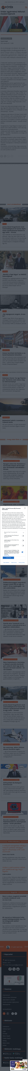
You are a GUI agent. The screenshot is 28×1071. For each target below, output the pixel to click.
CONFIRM (8, 557)
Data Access (14, 562)
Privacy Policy (22, 562)
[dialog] (14, 535)
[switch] (23, 536)
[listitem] (14, 533)
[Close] (25, 508)
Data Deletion (6, 562)
